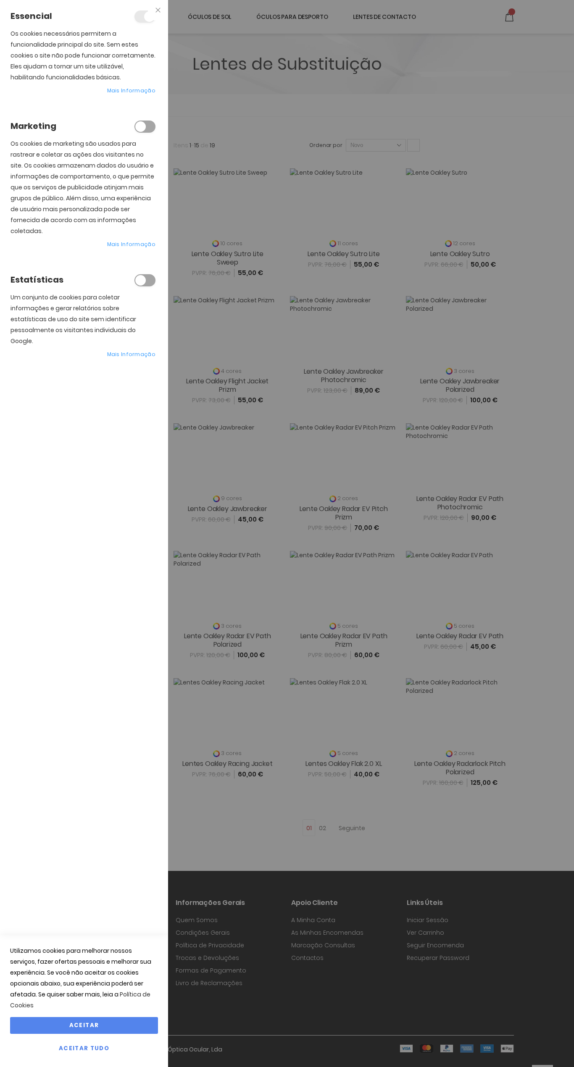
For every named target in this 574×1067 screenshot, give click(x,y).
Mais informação (131, 90)
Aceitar (84, 1025)
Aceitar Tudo (84, 1048)
